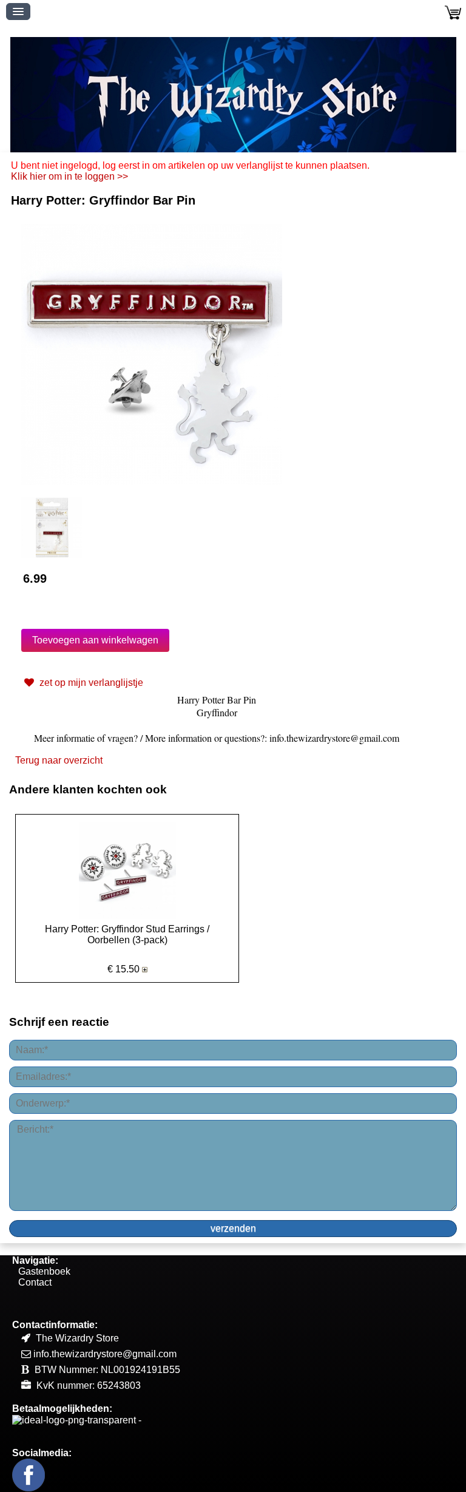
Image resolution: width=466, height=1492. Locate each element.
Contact (35, 1282)
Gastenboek (44, 1271)
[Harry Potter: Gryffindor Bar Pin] (151, 353)
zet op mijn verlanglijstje (90, 682)
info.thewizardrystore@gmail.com (105, 1354)
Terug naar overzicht (59, 760)
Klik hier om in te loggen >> (69, 176)
